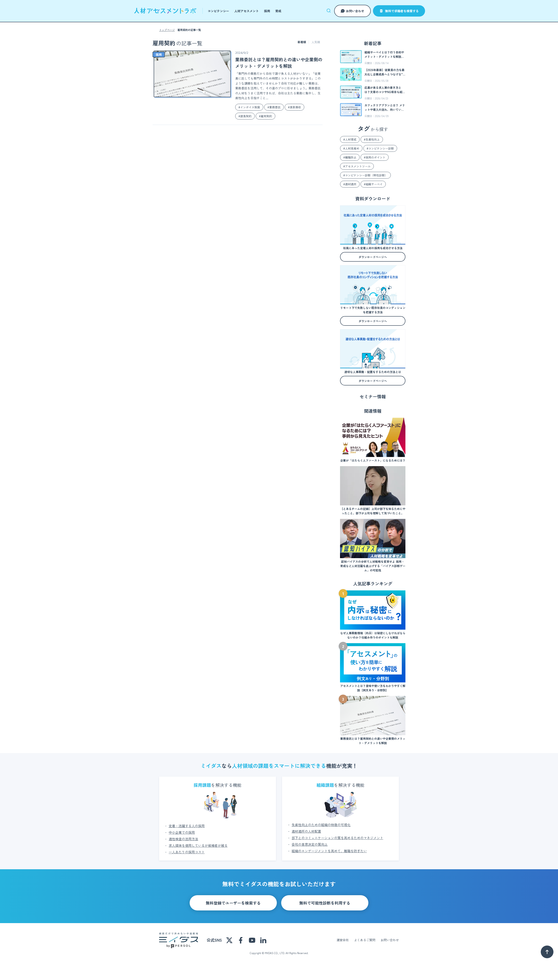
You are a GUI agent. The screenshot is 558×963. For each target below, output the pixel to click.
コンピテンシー (218, 11)
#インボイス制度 (249, 107)
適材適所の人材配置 (306, 831)
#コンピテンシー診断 (380, 148)
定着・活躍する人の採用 (187, 825)
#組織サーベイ (373, 184)
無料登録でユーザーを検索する (233, 903)
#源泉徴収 (294, 107)
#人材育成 (349, 139)
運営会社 (343, 940)
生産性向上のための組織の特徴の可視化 (321, 824)
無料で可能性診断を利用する (324, 903)
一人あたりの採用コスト (187, 852)
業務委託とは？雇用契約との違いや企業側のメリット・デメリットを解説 (278, 62)
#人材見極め (351, 148)
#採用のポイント (374, 157)
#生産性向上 (372, 139)
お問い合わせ (355, 11)
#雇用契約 (265, 116)
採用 (267, 11)
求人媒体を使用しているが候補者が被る (198, 845)
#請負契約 (245, 116)
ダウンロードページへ (373, 257)
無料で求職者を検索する (402, 11)
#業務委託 (274, 107)
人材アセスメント (246, 11)
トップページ (167, 30)
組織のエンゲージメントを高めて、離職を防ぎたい (329, 851)
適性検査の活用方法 (183, 839)
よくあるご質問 (364, 940)
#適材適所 (349, 184)
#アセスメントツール (357, 166)
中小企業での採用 (182, 832)
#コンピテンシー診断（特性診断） (365, 175)
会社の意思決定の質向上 (310, 844)
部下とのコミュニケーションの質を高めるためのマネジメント (337, 837)
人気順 (315, 42)
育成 (278, 11)
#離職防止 (349, 157)
